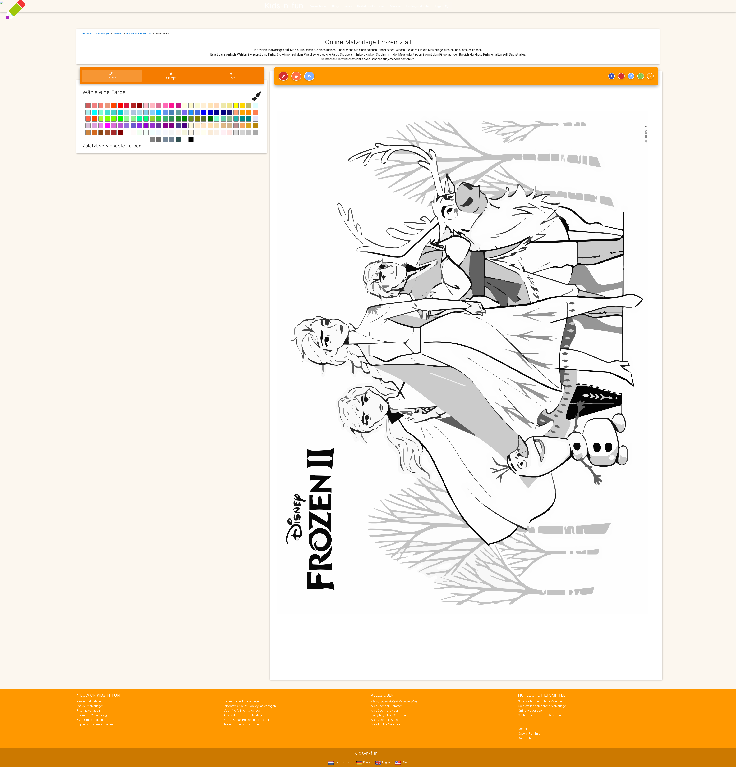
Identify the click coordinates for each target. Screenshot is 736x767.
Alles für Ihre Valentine (385, 724)
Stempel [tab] (171, 78)
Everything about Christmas (389, 715)
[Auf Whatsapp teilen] (640, 76)
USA (404, 762)
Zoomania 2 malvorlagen (93, 715)
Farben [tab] (111, 78)
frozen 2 (118, 33)
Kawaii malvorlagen (89, 701)
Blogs (336, 6)
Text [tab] (232, 78)
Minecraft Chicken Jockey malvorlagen (250, 706)
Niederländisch (343, 762)
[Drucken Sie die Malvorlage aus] (296, 76)
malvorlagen (103, 33)
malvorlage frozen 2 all (139, 33)
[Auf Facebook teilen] (611, 76)
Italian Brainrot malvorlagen (242, 701)
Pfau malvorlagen (88, 710)
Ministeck (396, 6)
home (88, 33)
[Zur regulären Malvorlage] (283, 76)
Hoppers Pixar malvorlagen (94, 724)
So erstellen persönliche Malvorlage (542, 706)
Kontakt (523, 729)
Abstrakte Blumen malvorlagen (244, 715)
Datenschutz (526, 738)
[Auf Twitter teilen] (631, 76)
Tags (438, 6)
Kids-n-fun (284, 5)
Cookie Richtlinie (529, 733)
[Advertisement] (389, 649)
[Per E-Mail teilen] (650, 76)
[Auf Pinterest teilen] (621, 76)
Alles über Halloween (385, 710)
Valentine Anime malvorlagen (243, 710)
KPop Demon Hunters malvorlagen (247, 720)
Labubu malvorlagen (90, 706)
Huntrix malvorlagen (89, 720)
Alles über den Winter (385, 720)
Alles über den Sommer (386, 706)
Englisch (386, 762)
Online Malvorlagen (530, 710)
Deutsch (367, 762)
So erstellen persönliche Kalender (540, 701)
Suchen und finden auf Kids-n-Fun (540, 715)
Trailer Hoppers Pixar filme (241, 724)
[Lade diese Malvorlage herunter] (309, 76)
